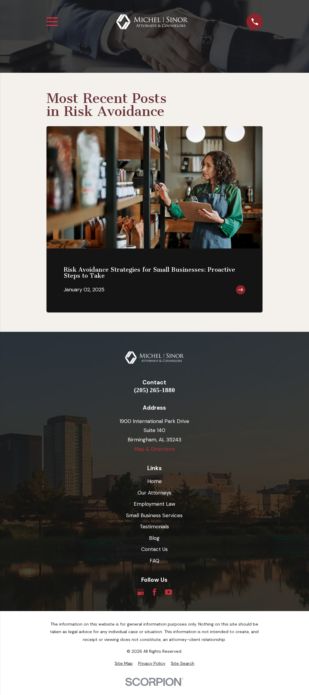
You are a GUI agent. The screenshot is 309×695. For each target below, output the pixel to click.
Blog (154, 538)
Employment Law (154, 504)
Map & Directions (154, 449)
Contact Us (154, 549)
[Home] (152, 21)
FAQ (154, 560)
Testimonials (154, 526)
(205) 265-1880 (154, 390)
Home (154, 481)
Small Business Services (154, 515)
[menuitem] (124, 664)
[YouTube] (168, 592)
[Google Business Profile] (140, 592)
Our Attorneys (154, 492)
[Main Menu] (52, 21)
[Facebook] (154, 592)
